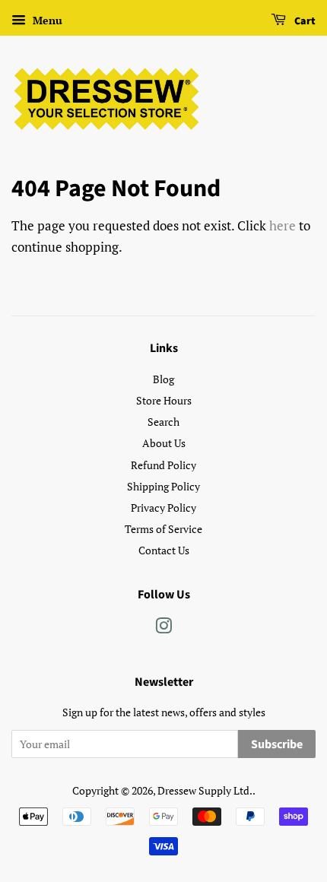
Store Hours (164, 400)
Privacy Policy (163, 507)
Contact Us (163, 550)
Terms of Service (163, 529)
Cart (304, 21)
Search (163, 421)
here (282, 225)
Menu (46, 20)
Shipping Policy (163, 486)
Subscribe (277, 744)
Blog (163, 379)
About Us (164, 443)
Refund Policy (163, 465)
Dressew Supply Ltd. (204, 790)
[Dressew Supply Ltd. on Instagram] (163, 628)
